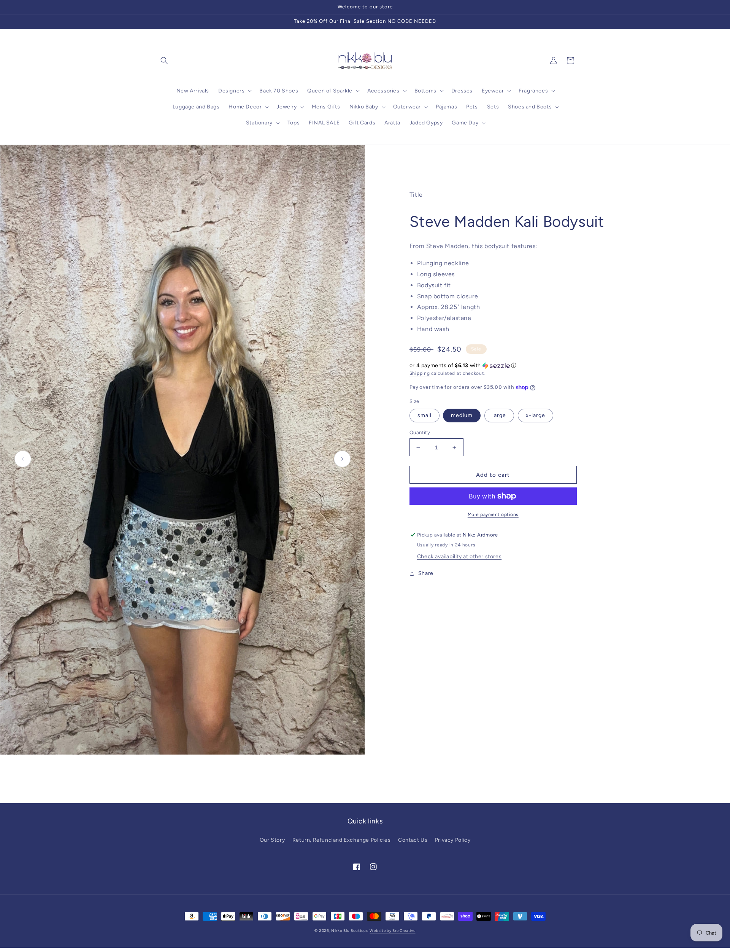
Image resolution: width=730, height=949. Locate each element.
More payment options (493, 514)
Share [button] (425, 573)
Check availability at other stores (459, 556)
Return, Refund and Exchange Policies (341, 840)
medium (462, 415)
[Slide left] (22, 459)
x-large (535, 415)
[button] (164, 60)
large (499, 415)
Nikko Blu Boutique (349, 930)
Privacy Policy (452, 840)
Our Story (272, 840)
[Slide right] (342, 459)
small (424, 415)
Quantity (419, 432)
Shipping (419, 373)
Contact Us (412, 840)
